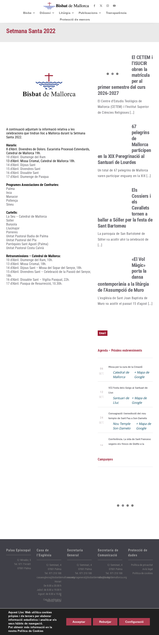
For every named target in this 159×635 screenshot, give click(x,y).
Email (102, 333)
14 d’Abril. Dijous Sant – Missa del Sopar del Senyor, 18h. (44, 268)
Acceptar (78, 621)
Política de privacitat (142, 564)
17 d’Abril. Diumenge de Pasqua (27, 177)
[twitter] (101, 6)
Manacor (12, 197)
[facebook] (94, 6)
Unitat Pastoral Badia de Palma (27, 236)
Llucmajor (12, 228)
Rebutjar (105, 621)
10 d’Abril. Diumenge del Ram (26, 157)
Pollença (12, 200)
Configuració (134, 621)
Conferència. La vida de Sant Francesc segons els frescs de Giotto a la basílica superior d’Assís (129, 444)
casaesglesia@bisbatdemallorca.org (56, 577)
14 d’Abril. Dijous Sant (20, 165)
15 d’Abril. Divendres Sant (23, 169)
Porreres (12, 232)
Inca (9, 193)
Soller (10, 220)
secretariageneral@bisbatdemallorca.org (88, 577)
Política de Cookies (30, 631)
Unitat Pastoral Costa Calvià (25, 248)
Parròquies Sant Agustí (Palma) (27, 244)
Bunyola (11, 224)
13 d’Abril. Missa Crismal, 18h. (26, 264)
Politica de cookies (142, 573)
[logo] (66, 4)
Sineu (10, 204)
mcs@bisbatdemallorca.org (112, 577)
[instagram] (107, 6)
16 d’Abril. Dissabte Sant (22, 173)
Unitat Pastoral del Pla (21, 240)
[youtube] (114, 6)
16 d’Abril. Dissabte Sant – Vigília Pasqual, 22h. (38, 280)
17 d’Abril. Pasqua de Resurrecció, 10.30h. (34, 284)
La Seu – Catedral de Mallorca (26, 216)
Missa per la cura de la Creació (125, 367)
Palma (10, 189)
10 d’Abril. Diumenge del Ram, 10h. (29, 260)
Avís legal (147, 569)
